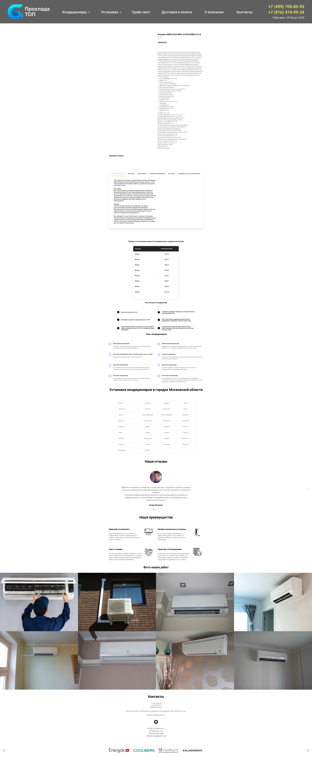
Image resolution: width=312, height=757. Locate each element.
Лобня (185, 403)
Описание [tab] (131, 173)
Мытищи (121, 420)
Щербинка (185, 414)
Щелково (121, 414)
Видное (121, 403)
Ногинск (147, 432)
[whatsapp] (156, 722)
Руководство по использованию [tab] (189, 173)
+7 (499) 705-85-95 (286, 6)
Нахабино (166, 438)
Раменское (185, 426)
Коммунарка (166, 444)
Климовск (147, 403)
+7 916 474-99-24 (156, 705)
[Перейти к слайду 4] (158, 509)
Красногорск (185, 438)
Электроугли (166, 420)
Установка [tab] (171, 173)
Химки (120, 432)
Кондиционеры (74, 12)
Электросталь (166, 409)
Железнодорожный (147, 414)
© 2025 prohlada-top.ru (156, 728)
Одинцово (166, 426)
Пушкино (121, 438)
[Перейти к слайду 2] (155, 509)
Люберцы (166, 432)
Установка (109, 12)
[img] (28, 11)
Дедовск (147, 426)
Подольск (185, 432)
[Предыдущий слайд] (4, 750)
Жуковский (185, 444)
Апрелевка (121, 444)
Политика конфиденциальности (156, 715)
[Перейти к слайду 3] (156, 509)
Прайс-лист (141, 12)
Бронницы (147, 409)
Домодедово (122, 450)
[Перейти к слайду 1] (153, 509)
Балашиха (121, 426)
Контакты (244, 12)
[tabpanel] (156, 202)
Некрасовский (148, 438)
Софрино (166, 403)
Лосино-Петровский (166, 414)
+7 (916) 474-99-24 (286, 12)
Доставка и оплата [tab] (118, 173)
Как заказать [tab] (142, 173)
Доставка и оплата (177, 12)
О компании (214, 12)
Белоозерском (148, 420)
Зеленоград (122, 409)
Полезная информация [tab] (157, 173)
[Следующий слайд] (309, 489)
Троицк (148, 444)
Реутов (185, 409)
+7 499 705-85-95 (156, 703)
